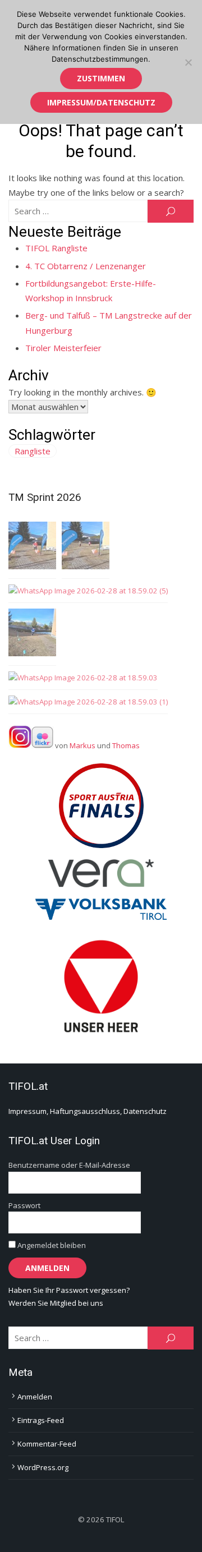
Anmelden (34, 1397)
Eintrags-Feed (40, 1420)
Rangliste (32, 451)
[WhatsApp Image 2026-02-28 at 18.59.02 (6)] (32, 547)
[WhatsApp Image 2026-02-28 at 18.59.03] (83, 677)
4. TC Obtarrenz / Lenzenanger (85, 265)
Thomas (126, 745)
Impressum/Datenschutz (101, 102)
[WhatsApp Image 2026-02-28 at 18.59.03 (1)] (88, 702)
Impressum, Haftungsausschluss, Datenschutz (87, 1111)
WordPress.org (42, 1467)
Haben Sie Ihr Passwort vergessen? (69, 1290)
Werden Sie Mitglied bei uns (55, 1303)
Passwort (24, 1205)
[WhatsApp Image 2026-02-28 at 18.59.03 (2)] (85, 547)
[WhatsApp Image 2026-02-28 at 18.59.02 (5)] (88, 590)
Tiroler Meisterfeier (63, 347)
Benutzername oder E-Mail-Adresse (69, 1165)
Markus (82, 745)
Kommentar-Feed (46, 1444)
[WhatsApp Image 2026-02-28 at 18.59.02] (32, 634)
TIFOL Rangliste (56, 248)
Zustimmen (101, 78)
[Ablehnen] (188, 62)
